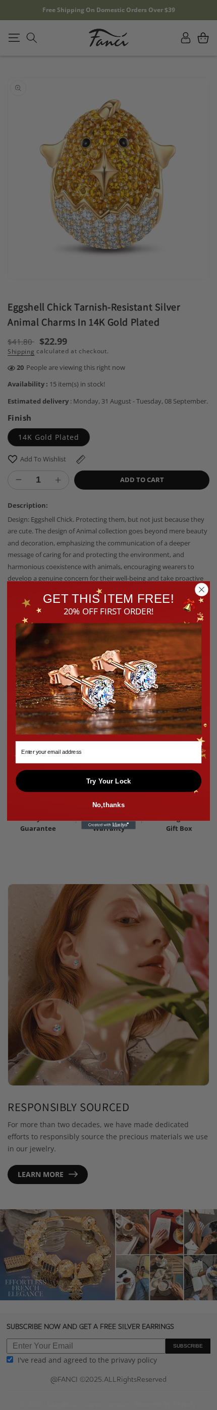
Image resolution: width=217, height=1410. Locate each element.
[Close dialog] (202, 590)
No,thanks (108, 805)
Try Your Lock (108, 781)
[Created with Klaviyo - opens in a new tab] (108, 825)
